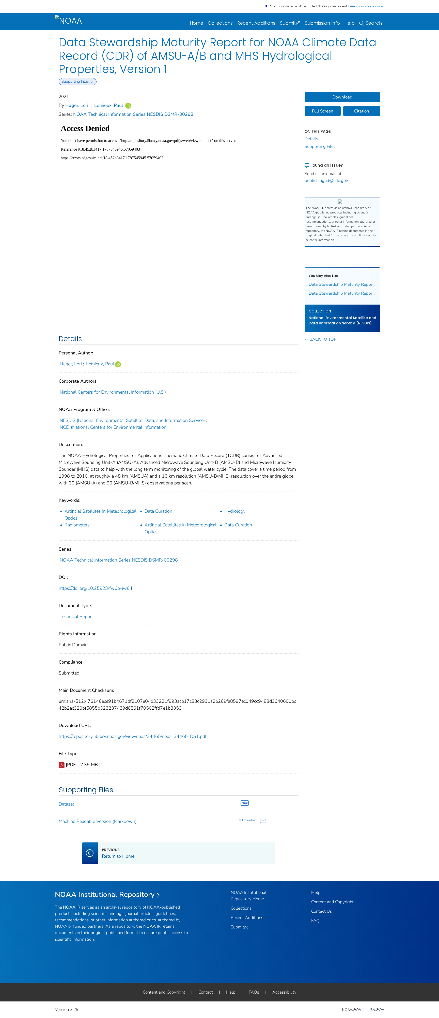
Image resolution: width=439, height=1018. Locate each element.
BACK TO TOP (322, 339)
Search (374, 23)
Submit (288, 23)
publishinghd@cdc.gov (326, 180)
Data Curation (158, 511)
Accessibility (284, 992)
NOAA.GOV (351, 1009)
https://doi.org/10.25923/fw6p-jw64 (95, 588)
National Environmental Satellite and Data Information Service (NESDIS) (342, 320)
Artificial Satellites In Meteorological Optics (100, 514)
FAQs (316, 921)
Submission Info (322, 23)
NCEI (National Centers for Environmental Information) (114, 427)
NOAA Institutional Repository (105, 894)
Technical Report (76, 616)
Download (249, 820)
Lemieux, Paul (108, 105)
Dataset (66, 804)
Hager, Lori (76, 105)
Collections (220, 23)
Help (349, 23)
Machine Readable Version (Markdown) (97, 821)
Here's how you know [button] (364, 6)
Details (311, 139)
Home (196, 23)
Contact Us (321, 911)
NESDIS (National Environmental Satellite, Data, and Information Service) (132, 420)
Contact (205, 992)
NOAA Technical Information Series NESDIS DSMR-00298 (133, 114)
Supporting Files (320, 146)
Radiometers (77, 525)
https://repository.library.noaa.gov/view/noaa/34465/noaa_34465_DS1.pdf (133, 736)
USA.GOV (376, 1009)
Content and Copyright (332, 902)
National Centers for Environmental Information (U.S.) (113, 392)
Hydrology (234, 511)
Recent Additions (256, 23)
